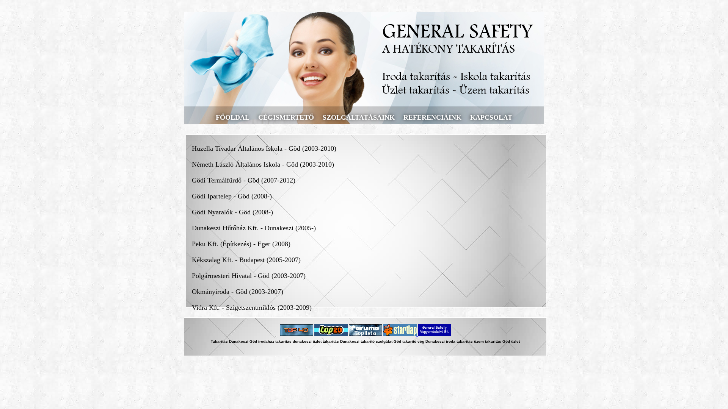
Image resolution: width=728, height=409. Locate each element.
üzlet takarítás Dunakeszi (336, 341)
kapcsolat (491, 117)
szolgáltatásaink (359, 117)
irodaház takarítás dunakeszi (285, 341)
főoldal (232, 117)
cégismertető (286, 117)
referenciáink (432, 117)
